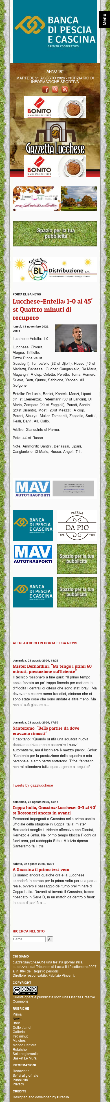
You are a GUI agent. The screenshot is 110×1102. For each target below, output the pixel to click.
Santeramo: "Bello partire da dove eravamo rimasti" (46, 730)
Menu (104, 19)
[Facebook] (45, 89)
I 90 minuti (20, 1036)
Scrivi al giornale (25, 1075)
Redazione (21, 1070)
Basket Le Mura (25, 1058)
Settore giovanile (26, 1053)
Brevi (17, 1022)
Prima (17, 1014)
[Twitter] (55, 89)
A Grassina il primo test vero (41, 869)
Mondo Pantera (24, 1044)
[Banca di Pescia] (55, 31)
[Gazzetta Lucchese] (55, 136)
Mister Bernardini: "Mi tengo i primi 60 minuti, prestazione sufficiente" (52, 668)
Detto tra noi (22, 1027)
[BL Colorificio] (55, 268)
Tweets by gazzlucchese (33, 785)
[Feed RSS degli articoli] (64, 89)
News (17, 1018)
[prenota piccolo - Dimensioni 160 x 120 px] (77, 558)
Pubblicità (20, 1079)
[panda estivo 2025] (55, 198)
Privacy (18, 1083)
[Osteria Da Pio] (77, 525)
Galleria (19, 1031)
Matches (19, 1040)
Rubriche (20, 1049)
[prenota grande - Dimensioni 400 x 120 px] (55, 233)
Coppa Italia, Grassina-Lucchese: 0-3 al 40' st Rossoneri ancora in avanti (54, 810)
